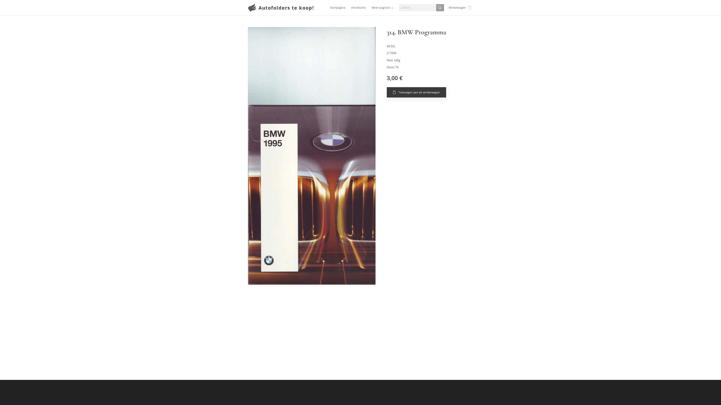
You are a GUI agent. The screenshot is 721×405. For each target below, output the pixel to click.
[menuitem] (338, 7)
